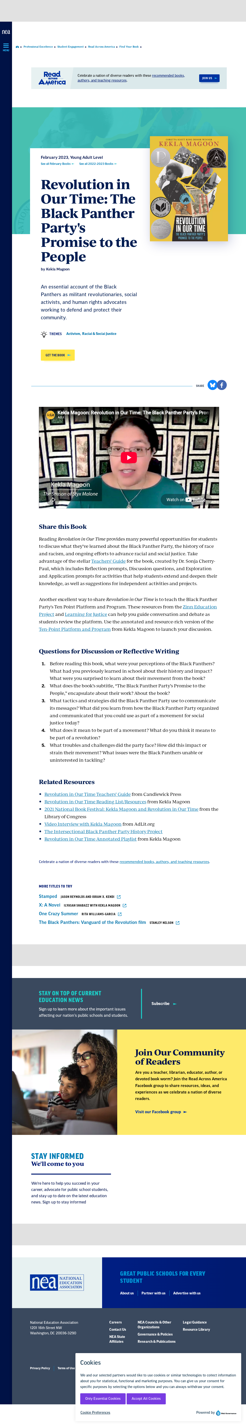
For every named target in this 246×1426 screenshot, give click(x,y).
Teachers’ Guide (108, 561)
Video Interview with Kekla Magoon (83, 824)
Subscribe (161, 1004)
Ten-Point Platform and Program (75, 629)
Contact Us (117, 1329)
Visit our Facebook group (158, 1112)
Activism (73, 334)
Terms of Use (66, 1368)
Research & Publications (157, 1341)
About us (127, 1293)
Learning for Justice (86, 614)
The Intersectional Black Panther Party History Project (103, 831)
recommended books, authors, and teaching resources (164, 862)
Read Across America (101, 46)
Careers (115, 1322)
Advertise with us (187, 1293)
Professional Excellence (38, 46)
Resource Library (196, 1329)
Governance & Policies (155, 1334)
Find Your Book (129, 46)
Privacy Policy (40, 1368)
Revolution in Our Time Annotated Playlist (90, 839)
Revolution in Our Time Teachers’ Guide (87, 794)
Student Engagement (70, 46)
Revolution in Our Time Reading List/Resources (95, 801)
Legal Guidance (195, 1322)
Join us (207, 78)
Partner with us (153, 1293)
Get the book (55, 355)
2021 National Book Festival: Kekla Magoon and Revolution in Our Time (121, 809)
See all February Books (56, 163)
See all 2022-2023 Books (96, 163)
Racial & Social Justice (99, 334)
